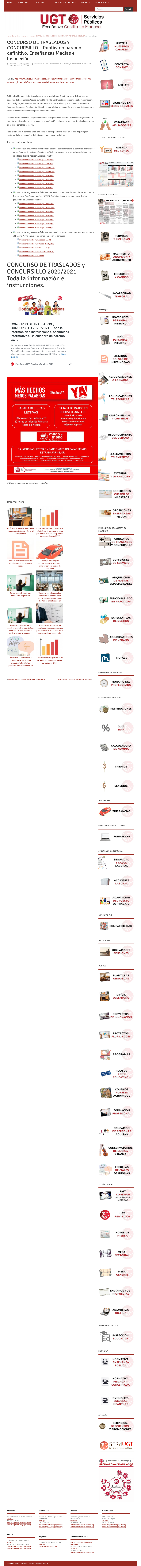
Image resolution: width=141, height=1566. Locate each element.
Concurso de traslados (51, 64)
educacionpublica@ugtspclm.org (19, 1523)
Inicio (10, 2)
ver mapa (10, 1519)
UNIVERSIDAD (41, 2)
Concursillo (38, 64)
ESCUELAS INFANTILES (65, 2)
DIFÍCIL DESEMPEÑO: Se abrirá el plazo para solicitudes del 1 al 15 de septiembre (20, 531)
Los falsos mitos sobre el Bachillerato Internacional (26, 679)
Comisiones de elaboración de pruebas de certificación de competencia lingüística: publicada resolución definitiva (21, 662)
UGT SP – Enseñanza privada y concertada (81, 1543)
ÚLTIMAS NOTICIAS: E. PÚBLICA (18, 65)
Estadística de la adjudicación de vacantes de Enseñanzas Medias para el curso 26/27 (50, 660)
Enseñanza (13, 64)
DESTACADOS (64, 64)
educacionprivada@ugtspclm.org (19, 1525)
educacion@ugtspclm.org (48, 1546)
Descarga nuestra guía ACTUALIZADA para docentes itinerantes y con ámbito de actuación (49, 565)
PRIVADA (85, 2)
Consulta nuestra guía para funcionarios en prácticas (20, 594)
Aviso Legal (23, 2)
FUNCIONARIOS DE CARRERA (80, 64)
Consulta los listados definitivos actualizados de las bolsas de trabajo (20, 563)
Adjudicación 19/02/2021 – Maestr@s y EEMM (74, 679)
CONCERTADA (102, 2)
